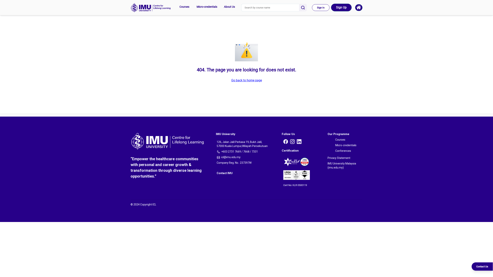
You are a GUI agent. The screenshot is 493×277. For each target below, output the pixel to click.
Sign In (320, 7)
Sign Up (341, 7)
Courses (184, 6)
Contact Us (482, 266)
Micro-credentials (207, 6)
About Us (229, 6)
